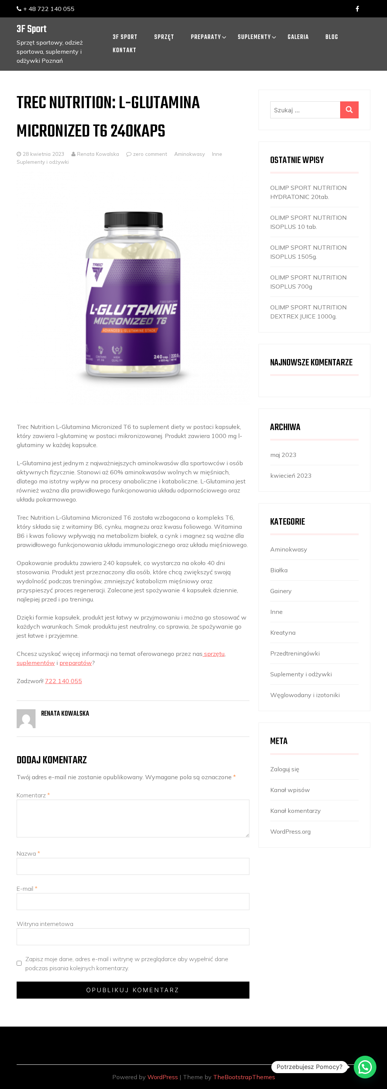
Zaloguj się (284, 769)
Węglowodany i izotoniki (305, 695)
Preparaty (206, 37)
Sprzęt (164, 37)
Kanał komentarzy (295, 810)
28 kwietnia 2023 (43, 154)
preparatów (75, 662)
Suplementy (254, 37)
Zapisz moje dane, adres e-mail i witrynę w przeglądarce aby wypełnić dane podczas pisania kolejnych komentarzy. (126, 963)
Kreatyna (283, 632)
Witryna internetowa (45, 923)
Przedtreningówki (295, 653)
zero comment (150, 154)
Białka (279, 570)
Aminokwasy (189, 154)
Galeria (298, 37)
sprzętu (213, 653)
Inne (217, 154)
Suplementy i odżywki (43, 161)
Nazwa (28, 853)
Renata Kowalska (97, 154)
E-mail (27, 888)
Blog (331, 37)
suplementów (36, 662)
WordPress (162, 1077)
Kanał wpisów (290, 790)
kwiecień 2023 (291, 475)
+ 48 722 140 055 (48, 8)
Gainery (281, 591)
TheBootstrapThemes (244, 1077)
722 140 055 (63, 681)
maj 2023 (283, 454)
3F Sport (31, 29)
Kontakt (124, 51)
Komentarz (33, 795)
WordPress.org (290, 831)
